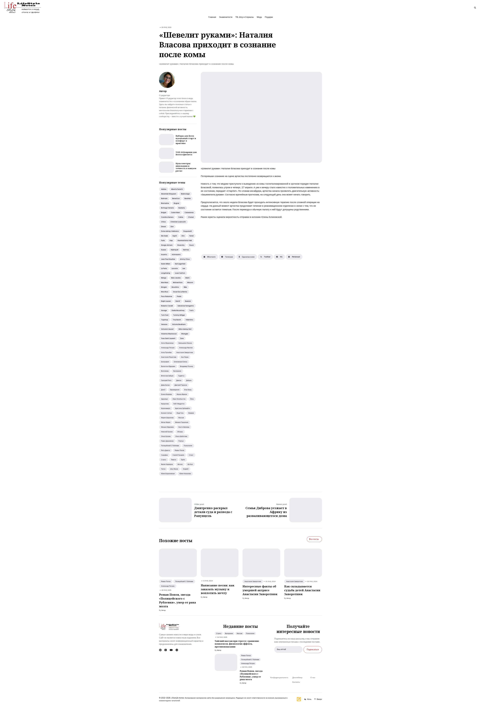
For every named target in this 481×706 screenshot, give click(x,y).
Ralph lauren (166, 301)
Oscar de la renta (180, 292)
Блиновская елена (180, 362)
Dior (172, 226)
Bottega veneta (167, 208)
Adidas (163, 189)
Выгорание (177, 371)
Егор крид (187, 390)
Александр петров (167, 348)
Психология (188, 446)
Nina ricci (164, 292)
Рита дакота (165, 450)
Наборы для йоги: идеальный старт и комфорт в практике (186, 139)
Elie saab (164, 236)
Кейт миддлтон (179, 404)
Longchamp (165, 273)
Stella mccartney (178, 310)
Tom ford (164, 315)
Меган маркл (165, 422)
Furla (163, 240)
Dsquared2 (187, 231)
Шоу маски (174, 469)
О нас (312, 677)
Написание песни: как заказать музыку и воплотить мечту (217, 589)
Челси (163, 469)
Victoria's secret (167, 329)
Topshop (164, 320)
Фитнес (180, 464)
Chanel (191, 217)
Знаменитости (225, 17)
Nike (185, 287)
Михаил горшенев (181, 422)
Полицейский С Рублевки (184, 581)
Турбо (183, 460)
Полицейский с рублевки (170, 446)
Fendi (191, 236)
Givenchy (181, 245)
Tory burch (177, 320)
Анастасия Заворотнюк (253, 581)
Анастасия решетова (168, 357)
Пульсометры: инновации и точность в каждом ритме (186, 167)
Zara (182, 338)
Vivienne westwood (168, 334)
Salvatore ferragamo (186, 306)
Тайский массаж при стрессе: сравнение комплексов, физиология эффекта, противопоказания (237, 644)
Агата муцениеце (167, 343)
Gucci (191, 245)
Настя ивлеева (183, 427)
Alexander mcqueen (168, 194)
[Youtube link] (171, 650)
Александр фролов (186, 348)
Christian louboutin (178, 222)
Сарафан (164, 455)
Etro (183, 236)
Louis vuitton (180, 273)
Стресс (163, 460)
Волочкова (165, 371)
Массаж (181, 418)
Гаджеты (181, 376)
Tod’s (191, 310)
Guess (163, 250)
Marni (187, 278)
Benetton (176, 198)
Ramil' (178, 301)
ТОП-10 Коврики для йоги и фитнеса (186, 153)
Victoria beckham (179, 324)
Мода (259, 17)
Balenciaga (185, 194)
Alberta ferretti (177, 189)
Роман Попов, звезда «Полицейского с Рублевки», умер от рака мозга (177, 600)
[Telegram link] (176, 650)
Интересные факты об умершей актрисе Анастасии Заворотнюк (260, 590)
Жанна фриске (182, 394)
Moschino (175, 287)
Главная (212, 17)
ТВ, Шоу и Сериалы (244, 17)
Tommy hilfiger (179, 315)
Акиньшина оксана (185, 343)
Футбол (190, 464)
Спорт (191, 455)
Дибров (188, 380)
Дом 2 (163, 390)
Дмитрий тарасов (180, 385)
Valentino (189, 320)
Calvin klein (175, 212)
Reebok (188, 301)
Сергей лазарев (178, 455)
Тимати (173, 460)
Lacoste (175, 268)
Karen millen (165, 264)
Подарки (269, 17)
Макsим (191, 413)
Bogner (176, 203)
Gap (171, 240)
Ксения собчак (166, 413)
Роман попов (179, 450)
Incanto (164, 254)
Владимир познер (186, 366)
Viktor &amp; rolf (185, 329)
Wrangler (184, 334)
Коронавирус (165, 408)
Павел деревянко (167, 441)
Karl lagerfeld (180, 264)
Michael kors (178, 282)
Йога (192, 399)
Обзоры (180, 432)
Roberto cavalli (167, 306)
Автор (163, 91)
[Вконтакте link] (165, 650)
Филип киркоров (167, 464)
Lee (184, 268)
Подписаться (313, 649)
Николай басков (166, 432)
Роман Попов (165, 581)
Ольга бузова (166, 436)
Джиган (178, 380)
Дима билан (165, 385)
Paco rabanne (166, 296)
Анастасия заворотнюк (184, 352)
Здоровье (164, 399)
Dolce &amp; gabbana (170, 231)
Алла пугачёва (166, 352)
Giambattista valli (184, 240)
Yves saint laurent (168, 338)
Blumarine (165, 203)
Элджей (185, 469)
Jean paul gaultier (168, 259)
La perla (164, 268)
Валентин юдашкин (168, 366)
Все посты (314, 539)
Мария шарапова (167, 418)
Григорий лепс (166, 380)
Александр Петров (167, 586)
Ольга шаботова (181, 436)
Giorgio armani (166, 245)
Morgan (164, 287)
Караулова (165, 404)
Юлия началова (185, 474)
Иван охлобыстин (179, 399)
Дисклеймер (297, 677)
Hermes (186, 250)
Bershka (188, 198)
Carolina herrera (167, 217)
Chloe (163, 222)
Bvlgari (163, 212)
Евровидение (174, 390)
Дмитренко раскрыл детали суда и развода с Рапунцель (213, 512)
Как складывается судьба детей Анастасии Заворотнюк (302, 590)
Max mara (164, 282)
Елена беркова (166, 394)
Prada (179, 296)
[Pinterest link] (160, 650)
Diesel (163, 226)
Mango (163, 278)
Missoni (190, 282)
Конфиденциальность (279, 677)
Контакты (296, 682)
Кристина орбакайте (182, 408)
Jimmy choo (185, 259)
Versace (164, 324)
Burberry (181, 208)
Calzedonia (189, 212)
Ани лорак (184, 357)
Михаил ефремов (167, 427)
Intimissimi (176, 254)
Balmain (164, 198)
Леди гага (180, 413)
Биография (165, 362)
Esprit (175, 236)
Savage (164, 310)
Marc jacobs (176, 278)
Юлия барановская (168, 474)
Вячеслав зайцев (167, 376)
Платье (181, 441)
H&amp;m (174, 250)
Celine (180, 217)
